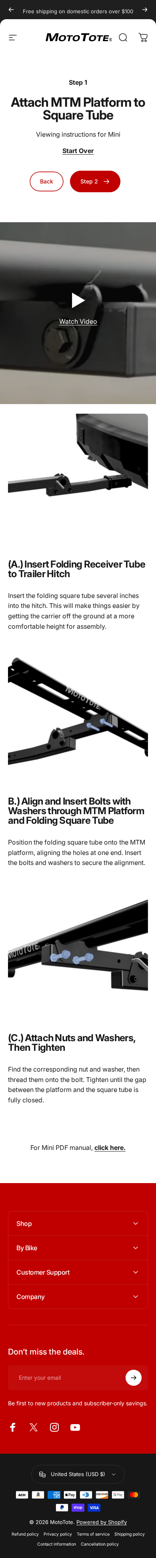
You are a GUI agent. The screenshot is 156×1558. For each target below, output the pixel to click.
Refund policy (25, 1534)
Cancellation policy (100, 1544)
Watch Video (78, 321)
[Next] (145, 9)
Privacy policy (58, 1534)
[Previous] (11, 9)
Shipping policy (129, 1534)
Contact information (56, 1544)
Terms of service (93, 1534)
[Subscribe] (134, 1378)
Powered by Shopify (101, 1522)
